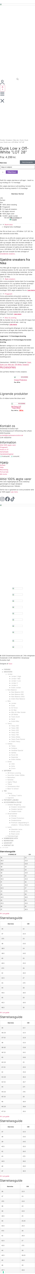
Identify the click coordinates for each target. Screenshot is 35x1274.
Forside (2, 140)
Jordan (9, 674)
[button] (17, 224)
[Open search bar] (17, 79)
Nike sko (16, 140)
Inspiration (8, 840)
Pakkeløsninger (12, 836)
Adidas (9, 744)
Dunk (22, 140)
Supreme (10, 798)
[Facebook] (7, 499)
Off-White (18, 364)
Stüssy (9, 793)
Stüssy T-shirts (16, 795)
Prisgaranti (8, 294)
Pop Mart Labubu (11, 800)
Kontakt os (9, 845)
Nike (9, 701)
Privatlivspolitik (6, 456)
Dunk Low (3, 364)
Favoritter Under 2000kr (16, 775)
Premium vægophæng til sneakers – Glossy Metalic (20, 824)
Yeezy (9, 723)
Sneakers (9, 140)
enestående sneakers (7, 254)
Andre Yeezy (15, 741)
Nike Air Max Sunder (18, 712)
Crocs (13, 768)
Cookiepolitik (16, 456)
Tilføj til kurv (11, 172)
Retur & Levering (10, 318)
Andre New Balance (18, 699)
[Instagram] (2, 499)
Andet (9, 762)
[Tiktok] (12, 499)
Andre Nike (15, 721)
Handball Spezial (17, 750)
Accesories (8, 367)
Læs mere (31, 290)
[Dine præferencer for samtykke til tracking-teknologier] (3, 1272)
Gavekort (8, 843)
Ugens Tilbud (12, 782)
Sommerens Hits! (11, 838)
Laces (9, 827)
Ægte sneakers (10, 279)
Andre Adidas (16, 759)
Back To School (12, 789)
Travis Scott (15, 717)
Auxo (10, 664)
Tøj (5, 791)
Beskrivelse (9, 225)
